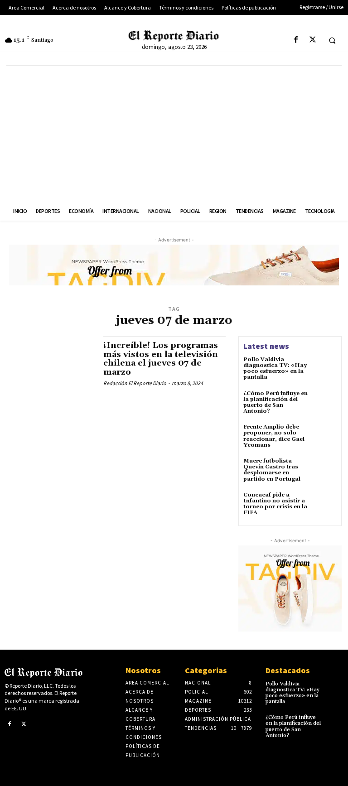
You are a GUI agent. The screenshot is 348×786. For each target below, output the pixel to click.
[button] (332, 40)
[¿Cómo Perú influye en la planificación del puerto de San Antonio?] (324, 403)
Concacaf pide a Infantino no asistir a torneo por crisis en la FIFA (275, 504)
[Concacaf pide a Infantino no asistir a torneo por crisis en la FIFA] (324, 504)
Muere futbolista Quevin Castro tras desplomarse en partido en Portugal (271, 470)
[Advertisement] (174, 133)
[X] (312, 40)
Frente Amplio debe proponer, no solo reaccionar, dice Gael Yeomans (273, 436)
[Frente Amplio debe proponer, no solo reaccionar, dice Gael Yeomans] (324, 436)
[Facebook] (296, 40)
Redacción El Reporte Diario (134, 383)
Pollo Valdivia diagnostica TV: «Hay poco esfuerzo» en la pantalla (275, 368)
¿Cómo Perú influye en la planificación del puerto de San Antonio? (275, 402)
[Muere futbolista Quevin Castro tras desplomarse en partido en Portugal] (324, 470)
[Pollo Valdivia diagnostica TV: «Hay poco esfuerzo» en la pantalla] (324, 369)
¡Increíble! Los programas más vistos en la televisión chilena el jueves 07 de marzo (160, 358)
